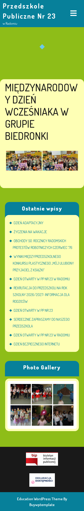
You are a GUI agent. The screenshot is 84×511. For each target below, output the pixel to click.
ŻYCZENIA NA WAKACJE (30, 232)
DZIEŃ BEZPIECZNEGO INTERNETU (37, 344)
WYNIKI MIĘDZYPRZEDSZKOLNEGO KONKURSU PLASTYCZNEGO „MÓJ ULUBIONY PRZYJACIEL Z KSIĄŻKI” (43, 263)
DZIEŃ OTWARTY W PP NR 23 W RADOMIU (42, 279)
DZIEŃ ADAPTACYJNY (28, 223)
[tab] (73, 14)
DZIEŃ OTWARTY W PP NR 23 (33, 310)
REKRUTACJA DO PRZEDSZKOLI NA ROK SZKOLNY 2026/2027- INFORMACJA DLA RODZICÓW (41, 295)
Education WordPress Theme (40, 498)
